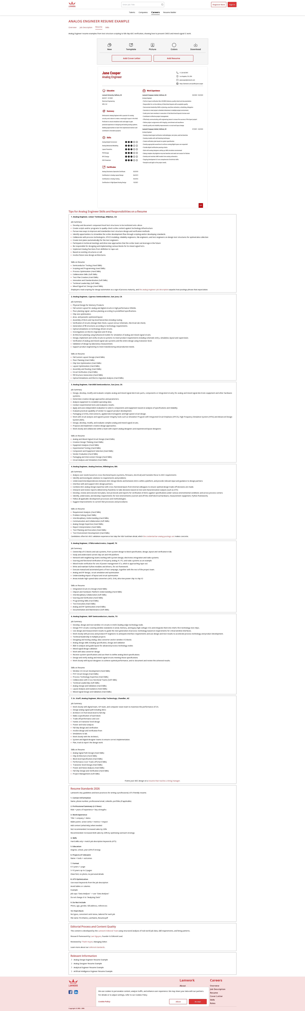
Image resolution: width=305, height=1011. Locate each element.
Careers (155, 12)
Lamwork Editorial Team (108, 931)
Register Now (219, 4)
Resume (98, 27)
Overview (72, 27)
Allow (178, 1001)
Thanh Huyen (87, 941)
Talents (132, 12)
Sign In (232, 4)
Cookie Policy (104, 1001)
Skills (107, 27)
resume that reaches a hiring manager (164, 781)
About (183, 985)
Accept (198, 1001)
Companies (143, 12)
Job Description (86, 27)
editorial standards (97, 947)
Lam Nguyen (96, 936)
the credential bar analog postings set (158, 536)
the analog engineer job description (153, 289)
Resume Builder (169, 12)
